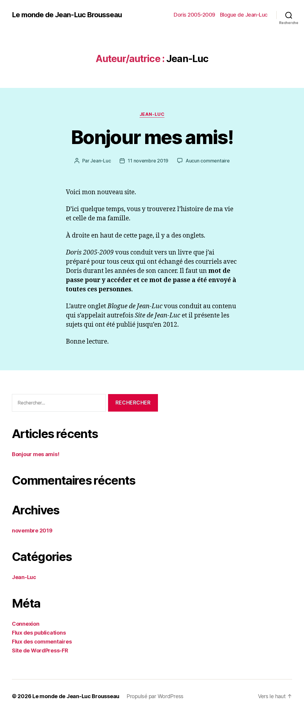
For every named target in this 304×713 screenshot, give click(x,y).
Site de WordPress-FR (40, 650)
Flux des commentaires (42, 641)
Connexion (25, 624)
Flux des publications (39, 633)
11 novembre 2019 (148, 161)
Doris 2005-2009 (194, 15)
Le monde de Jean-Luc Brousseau (67, 14)
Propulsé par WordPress (154, 696)
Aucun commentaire (207, 161)
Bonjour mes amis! (152, 137)
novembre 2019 (32, 530)
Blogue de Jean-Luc (243, 15)
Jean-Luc (152, 114)
